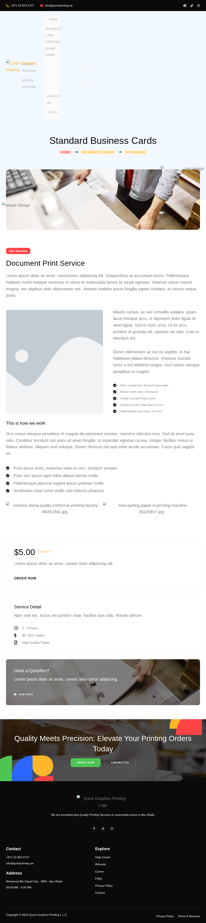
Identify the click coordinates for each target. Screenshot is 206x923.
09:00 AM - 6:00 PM (18, 887)
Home (53, 19)
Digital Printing (29, 84)
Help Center (102, 857)
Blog (53, 112)
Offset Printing (29, 68)
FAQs (98, 878)
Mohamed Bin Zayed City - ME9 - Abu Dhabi (34, 881)
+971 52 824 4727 (22, 5)
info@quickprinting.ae (59, 5)
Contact (100, 892)
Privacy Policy (104, 885)
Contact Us (53, 99)
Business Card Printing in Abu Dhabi (53, 42)
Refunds (100, 864)
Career (99, 871)
